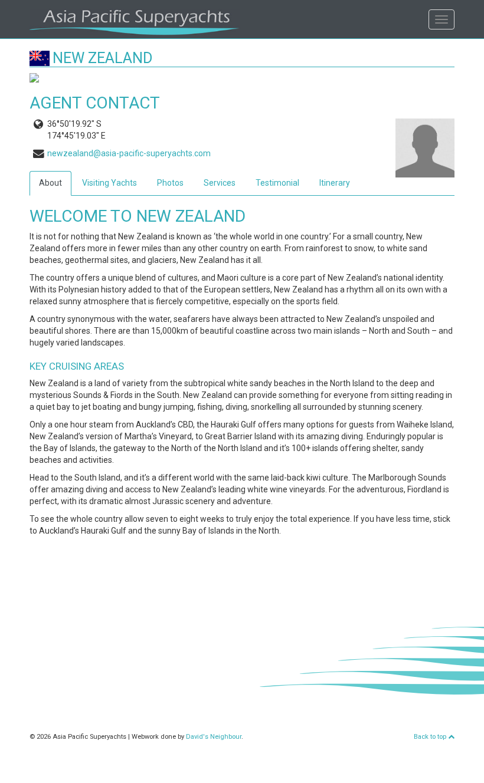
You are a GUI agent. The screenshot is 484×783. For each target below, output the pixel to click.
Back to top (431, 737)
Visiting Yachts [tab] (109, 182)
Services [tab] (220, 182)
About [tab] (50, 182)
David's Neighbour (213, 737)
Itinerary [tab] (334, 182)
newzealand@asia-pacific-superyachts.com (129, 153)
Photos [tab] (170, 182)
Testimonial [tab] (277, 182)
